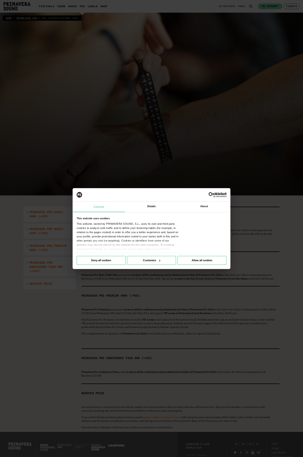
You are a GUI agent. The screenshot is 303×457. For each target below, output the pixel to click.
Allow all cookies (202, 260)
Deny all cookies (101, 260)
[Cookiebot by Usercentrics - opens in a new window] (211, 194)
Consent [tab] (99, 206)
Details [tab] (151, 206)
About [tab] (204, 206)
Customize (149, 260)
